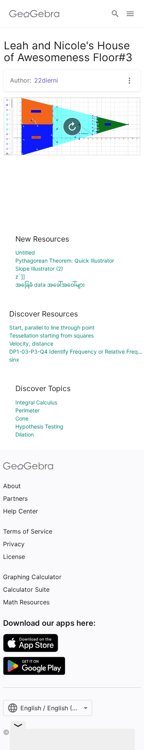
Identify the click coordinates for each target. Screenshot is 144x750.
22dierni (46, 80)
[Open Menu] (130, 13)
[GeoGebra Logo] (34, 14)
